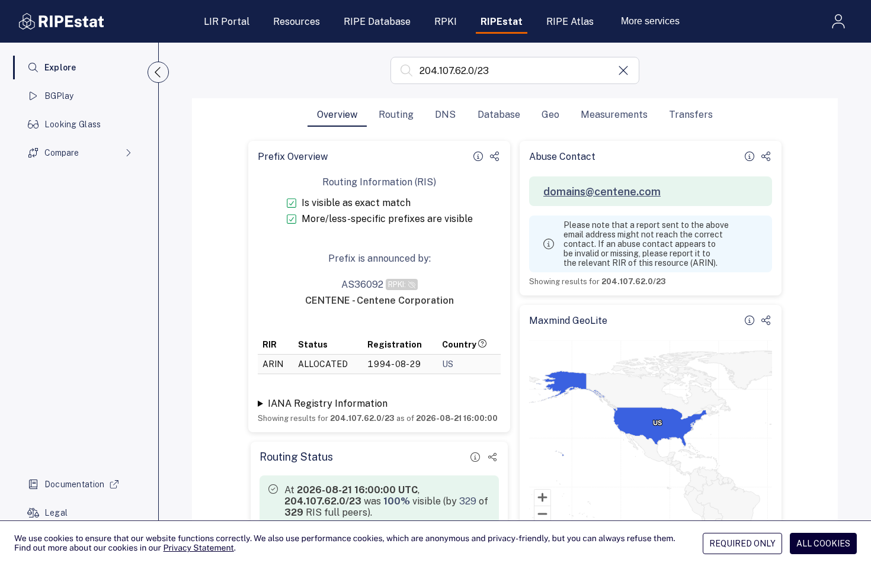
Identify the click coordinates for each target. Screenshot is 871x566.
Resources (296, 21)
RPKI (445, 21)
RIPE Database (377, 21)
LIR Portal (226, 21)
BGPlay (59, 96)
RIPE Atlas (570, 21)
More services (650, 21)
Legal (56, 512)
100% (396, 501)
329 (467, 501)
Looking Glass (72, 124)
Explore (60, 67)
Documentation (74, 484)
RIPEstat (502, 21)
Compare (61, 152)
